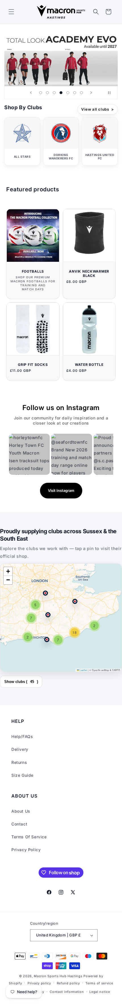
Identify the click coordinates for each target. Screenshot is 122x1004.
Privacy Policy (26, 849)
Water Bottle (89, 364)
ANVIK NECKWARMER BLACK (89, 273)
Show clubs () (21, 682)
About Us (20, 811)
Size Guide (22, 775)
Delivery (19, 749)
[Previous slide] (31, 92)
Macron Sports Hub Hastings (58, 976)
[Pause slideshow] (111, 92)
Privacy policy (39, 983)
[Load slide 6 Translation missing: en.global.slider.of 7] (74, 92)
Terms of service (99, 983)
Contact (19, 824)
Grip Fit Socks (33, 364)
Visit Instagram (61, 490)
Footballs (33, 271)
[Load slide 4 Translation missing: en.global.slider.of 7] (61, 92)
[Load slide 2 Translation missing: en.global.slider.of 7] (47, 92)
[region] (61, 617)
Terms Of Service (29, 836)
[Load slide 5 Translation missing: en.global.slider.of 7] (67, 92)
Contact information (67, 992)
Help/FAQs (22, 736)
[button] (11, 11)
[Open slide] (61, 57)
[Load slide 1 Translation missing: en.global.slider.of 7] (40, 92)
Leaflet (83, 670)
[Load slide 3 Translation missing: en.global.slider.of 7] (54, 92)
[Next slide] (91, 92)
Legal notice (99, 992)
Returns (19, 762)
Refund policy (68, 983)
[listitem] (22, 141)
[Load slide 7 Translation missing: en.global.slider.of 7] (81, 92)
